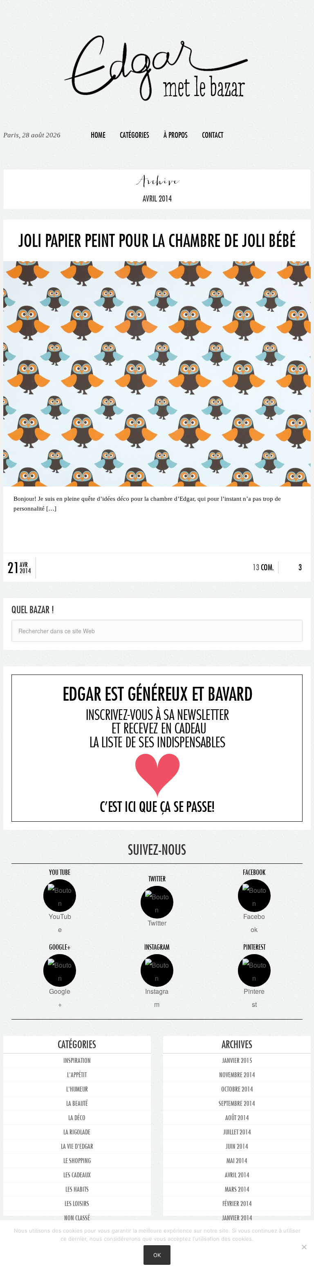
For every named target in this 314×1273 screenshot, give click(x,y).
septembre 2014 (237, 1103)
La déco (76, 1117)
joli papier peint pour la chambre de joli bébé (157, 240)
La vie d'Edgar (77, 1146)
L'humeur (77, 1089)
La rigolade (76, 1132)
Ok (157, 1255)
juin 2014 (237, 1146)
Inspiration (77, 1060)
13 (256, 567)
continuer (157, 532)
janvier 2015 (237, 1060)
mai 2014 (237, 1160)
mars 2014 (237, 1189)
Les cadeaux (77, 1175)
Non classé (77, 1217)
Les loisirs (77, 1203)
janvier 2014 (237, 1217)
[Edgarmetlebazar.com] (157, 60)
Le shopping (77, 1160)
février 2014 (237, 1203)
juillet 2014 (237, 1132)
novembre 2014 (237, 1074)
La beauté (77, 1103)
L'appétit (77, 1074)
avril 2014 (237, 1175)
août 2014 (237, 1117)
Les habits (77, 1189)
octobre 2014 (237, 1089)
